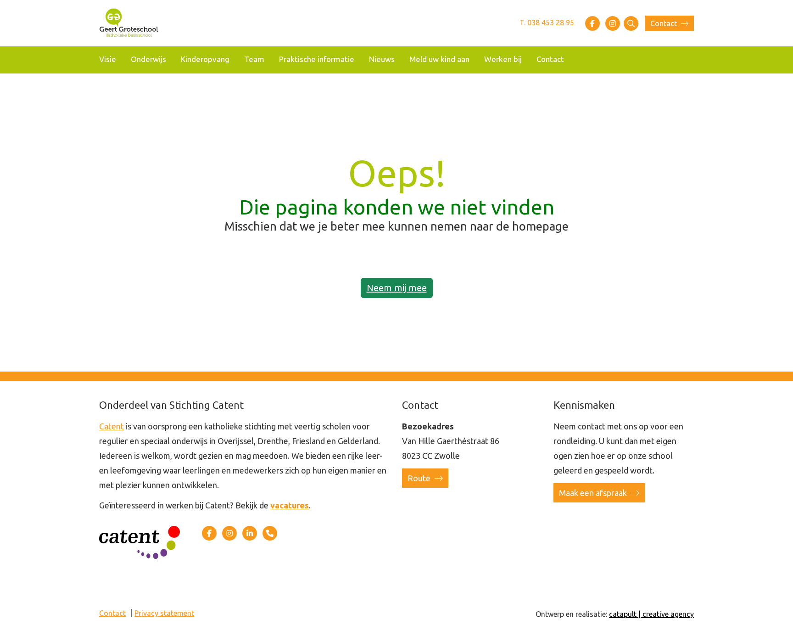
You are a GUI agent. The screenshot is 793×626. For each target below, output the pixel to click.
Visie (107, 59)
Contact (664, 23)
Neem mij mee (397, 287)
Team (254, 59)
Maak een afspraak (594, 492)
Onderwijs (148, 59)
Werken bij (503, 59)
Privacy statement (164, 613)
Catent (111, 426)
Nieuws (382, 59)
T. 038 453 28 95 (546, 22)
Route (420, 478)
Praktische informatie (316, 59)
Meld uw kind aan (439, 59)
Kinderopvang (205, 59)
